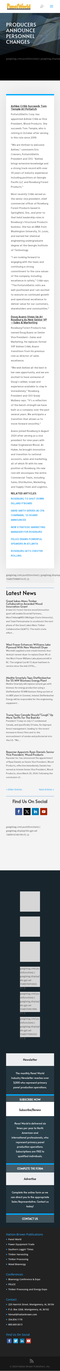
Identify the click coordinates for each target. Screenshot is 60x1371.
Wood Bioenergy (17, 1264)
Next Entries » (46, 789)
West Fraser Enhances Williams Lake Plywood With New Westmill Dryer (28, 646)
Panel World (14, 1239)
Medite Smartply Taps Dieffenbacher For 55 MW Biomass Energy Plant (28, 679)
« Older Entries (14, 789)
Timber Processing (18, 1259)
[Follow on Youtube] (43, 811)
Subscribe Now (30, 1099)
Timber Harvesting (18, 1254)
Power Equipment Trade (21, 1244)
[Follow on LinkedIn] (35, 811)
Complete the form (30, 1168)
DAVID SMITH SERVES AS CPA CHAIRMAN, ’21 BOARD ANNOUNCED (27, 515)
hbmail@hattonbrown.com (22, 1314)
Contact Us (30, 1219)
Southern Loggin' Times (20, 1249)
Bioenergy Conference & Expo (24, 1279)
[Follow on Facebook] (18, 811)
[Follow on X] (27, 811)
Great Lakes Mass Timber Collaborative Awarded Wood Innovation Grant (24, 603)
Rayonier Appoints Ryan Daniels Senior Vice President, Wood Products (30, 753)
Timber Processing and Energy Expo (27, 1289)
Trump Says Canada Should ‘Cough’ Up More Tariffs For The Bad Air (29, 716)
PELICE (12, 1284)
